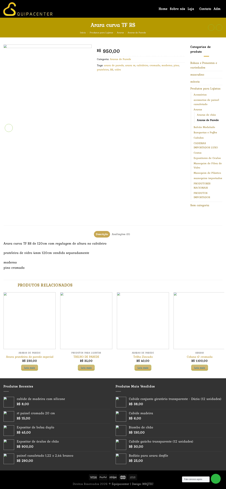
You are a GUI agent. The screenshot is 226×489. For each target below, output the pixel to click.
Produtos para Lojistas (101, 32)
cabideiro (142, 65)
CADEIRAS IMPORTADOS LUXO (206, 145)
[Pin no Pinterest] (123, 78)
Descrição (102, 234)
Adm (217, 8)
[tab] (102, 234)
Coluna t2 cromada (200, 357)
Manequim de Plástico (207, 173)
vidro (118, 70)
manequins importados (208, 178)
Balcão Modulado (204, 127)
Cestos (197, 153)
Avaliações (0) (121, 234)
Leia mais (29, 367)
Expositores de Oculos (207, 158)
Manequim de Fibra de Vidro (208, 165)
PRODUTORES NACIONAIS (202, 186)
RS (111, 70)
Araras (120, 32)
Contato (205, 8)
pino (176, 65)
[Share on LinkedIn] (130, 78)
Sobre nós (177, 8)
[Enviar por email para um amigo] (115, 78)
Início (83, 32)
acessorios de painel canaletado (206, 102)
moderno (167, 65)
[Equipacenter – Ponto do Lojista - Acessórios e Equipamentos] (42, 9)
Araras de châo (206, 115)
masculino (197, 74)
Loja (191, 8)
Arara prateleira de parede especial (29, 357)
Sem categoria (199, 205)
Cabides (199, 138)
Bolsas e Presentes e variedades (203, 65)
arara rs (130, 65)
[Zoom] (9, 128)
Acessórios (200, 95)
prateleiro (103, 70)
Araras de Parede (137, 32)
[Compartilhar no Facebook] (100, 78)
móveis (195, 81)
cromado (155, 65)
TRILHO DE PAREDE (86, 357)
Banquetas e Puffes (205, 132)
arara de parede (114, 65)
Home (163, 8)
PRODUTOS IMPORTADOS (202, 195)
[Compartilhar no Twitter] (108, 78)
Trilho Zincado (143, 357)
